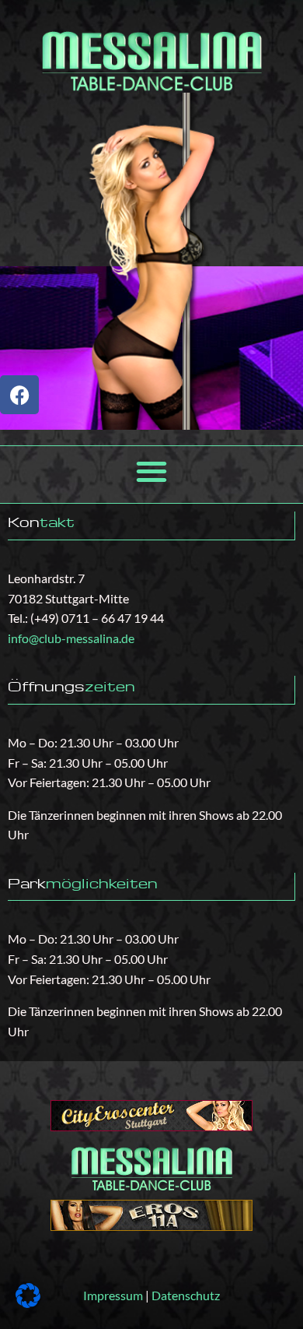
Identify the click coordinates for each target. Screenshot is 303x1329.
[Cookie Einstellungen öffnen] (28, 1303)
